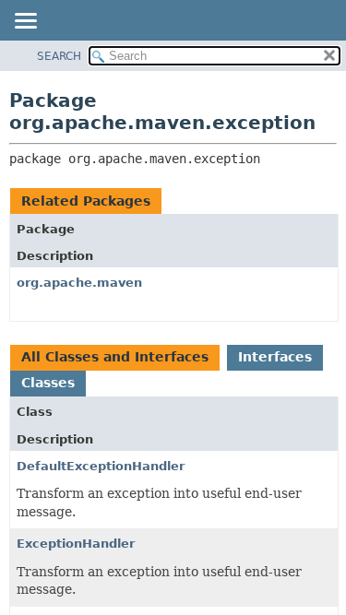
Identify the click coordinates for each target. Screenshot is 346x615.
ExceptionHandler (76, 543)
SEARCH (59, 56)
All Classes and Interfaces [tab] (115, 356)
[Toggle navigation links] (25, 22)
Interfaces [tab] (275, 356)
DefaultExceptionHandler (101, 466)
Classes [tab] (48, 382)
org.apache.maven (79, 283)
